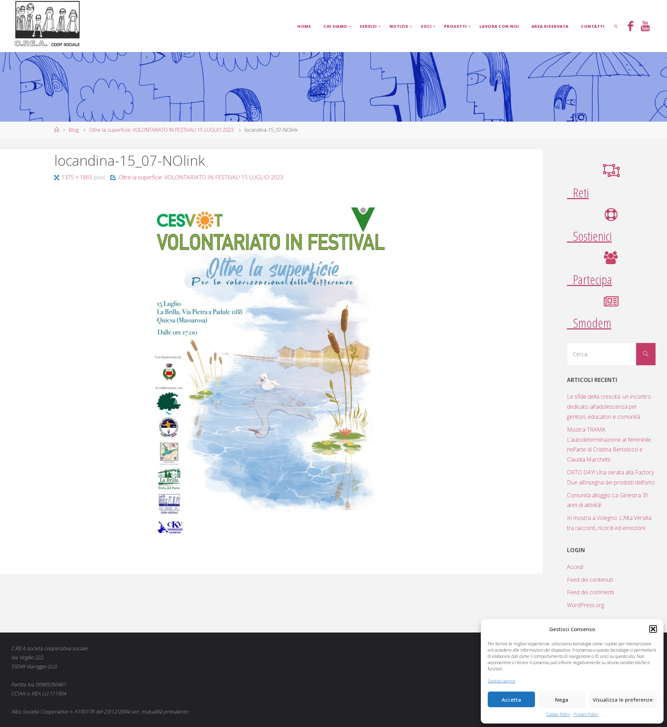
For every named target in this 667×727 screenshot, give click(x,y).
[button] (653, 629)
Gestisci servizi (501, 681)
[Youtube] (645, 27)
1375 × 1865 (77, 177)
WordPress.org (585, 605)
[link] (616, 26)
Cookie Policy (558, 714)
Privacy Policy (586, 714)
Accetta (511, 699)
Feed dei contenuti (590, 579)
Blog (74, 129)
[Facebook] (630, 27)
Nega (561, 699)
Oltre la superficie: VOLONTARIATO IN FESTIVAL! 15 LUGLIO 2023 (161, 129)
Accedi (575, 567)
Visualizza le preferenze (623, 699)
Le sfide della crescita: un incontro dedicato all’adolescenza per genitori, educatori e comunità (609, 406)
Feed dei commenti (590, 592)
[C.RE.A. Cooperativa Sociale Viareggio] (47, 24)
